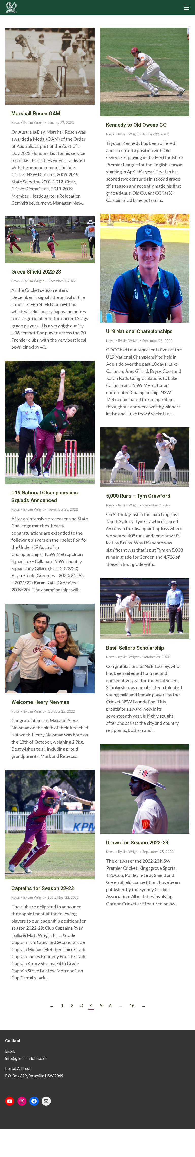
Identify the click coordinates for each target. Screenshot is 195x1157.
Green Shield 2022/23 (36, 272)
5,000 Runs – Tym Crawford (138, 496)
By (33, 123)
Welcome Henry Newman (40, 702)
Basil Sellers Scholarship (135, 648)
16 (131, 1005)
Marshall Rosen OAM (35, 113)
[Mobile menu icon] (186, 7)
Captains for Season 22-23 (42, 888)
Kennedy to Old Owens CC (136, 125)
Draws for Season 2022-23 (137, 843)
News (15, 123)
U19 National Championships (139, 331)
